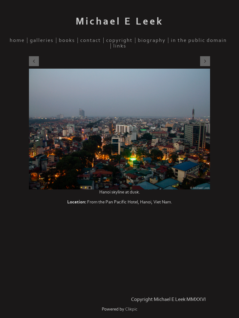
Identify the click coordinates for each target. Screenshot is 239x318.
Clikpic (131, 309)
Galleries (42, 40)
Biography (152, 40)
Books (67, 40)
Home (17, 40)
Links (119, 46)
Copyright (119, 40)
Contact (90, 40)
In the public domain (199, 40)
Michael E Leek (119, 21)
